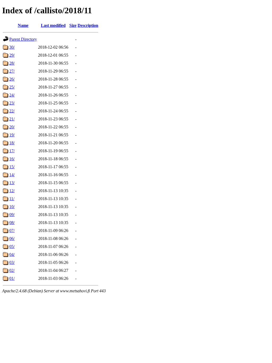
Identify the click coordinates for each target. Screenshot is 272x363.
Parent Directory (23, 39)
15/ (12, 166)
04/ (12, 254)
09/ (12, 214)
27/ (12, 71)
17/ (12, 151)
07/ (12, 230)
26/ (12, 79)
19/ (12, 135)
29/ (12, 55)
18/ (12, 143)
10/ (12, 206)
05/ (12, 246)
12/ (12, 190)
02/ (12, 270)
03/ (12, 262)
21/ (12, 119)
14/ (12, 174)
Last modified (53, 25)
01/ (12, 278)
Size (72, 25)
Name (23, 25)
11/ (11, 198)
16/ (12, 159)
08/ (12, 222)
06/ (12, 238)
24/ (12, 95)
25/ (12, 87)
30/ (12, 47)
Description (88, 25)
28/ (12, 63)
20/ (12, 127)
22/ (12, 111)
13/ (12, 182)
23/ (12, 103)
